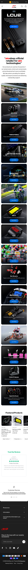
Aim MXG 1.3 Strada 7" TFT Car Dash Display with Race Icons (6, 432)
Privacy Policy (20, 563)
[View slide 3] (15, 497)
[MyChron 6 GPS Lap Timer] (17, 421)
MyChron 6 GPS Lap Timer (16, 430)
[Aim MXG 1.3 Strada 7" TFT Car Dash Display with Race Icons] (6, 421)
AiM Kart (14, 427)
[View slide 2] (13, 497)
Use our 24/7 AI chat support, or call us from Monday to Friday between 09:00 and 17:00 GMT (14, 493)
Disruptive (22, 561)
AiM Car (3, 427)
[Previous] (2, 1)
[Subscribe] (23, 541)
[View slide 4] (17, 497)
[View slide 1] (11, 497)
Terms (15, 563)
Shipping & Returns (9, 563)
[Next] (26, 1)
